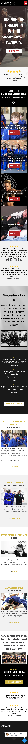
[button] (25, 3)
